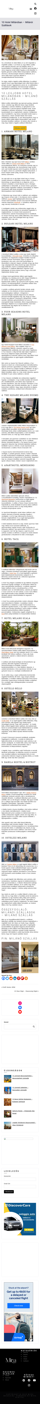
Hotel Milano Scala (7, 652)
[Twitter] (7, 978)
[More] (26, 978)
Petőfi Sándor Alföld (9, 987)
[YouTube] (20, 1012)
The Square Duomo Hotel (21, 427)
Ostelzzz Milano (12, 864)
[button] (31, 9)
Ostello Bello (5, 721)
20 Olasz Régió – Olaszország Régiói (25, 991)
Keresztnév (7, 1176)
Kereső (6, 1022)
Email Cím (7, 1183)
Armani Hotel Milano (18, 163)
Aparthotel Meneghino (8, 499)
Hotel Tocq (13, 573)
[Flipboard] (22, 978)
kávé (3, 614)
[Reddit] (11, 978)
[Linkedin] (15, 978)
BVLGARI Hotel (17, 256)
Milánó (27, 162)
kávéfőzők (17, 202)
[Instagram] (35, 13)
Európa (10, 199)
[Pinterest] (18, 978)
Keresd (34, 1026)
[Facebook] (35, 8)
